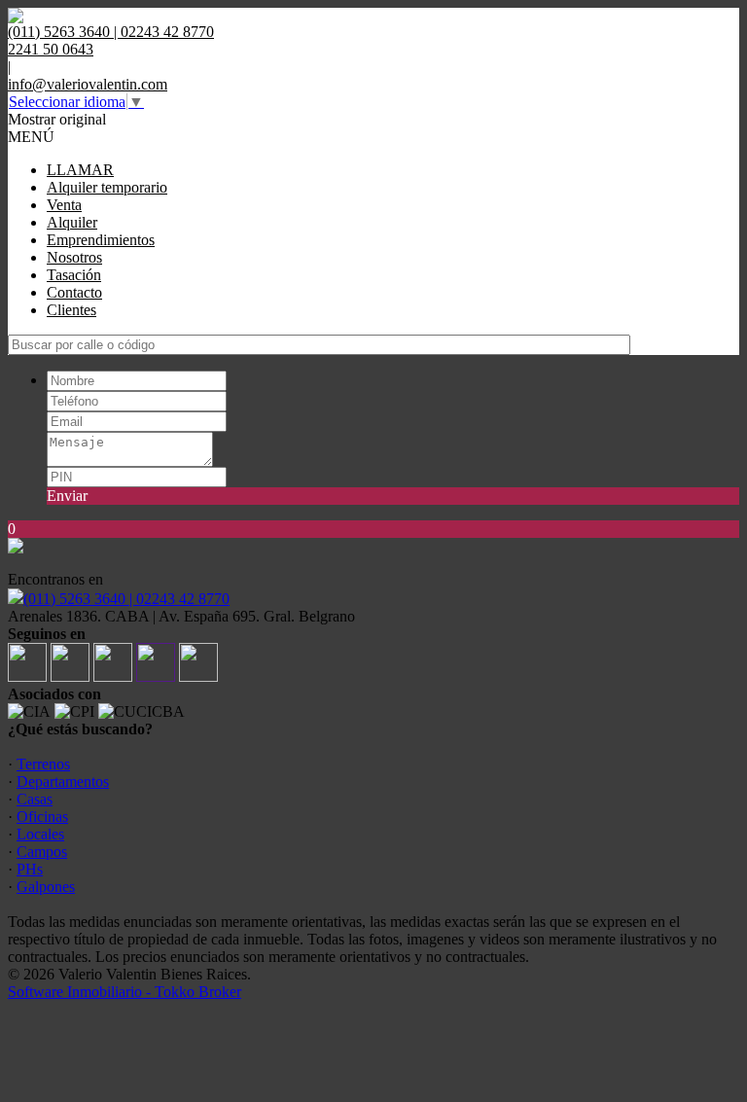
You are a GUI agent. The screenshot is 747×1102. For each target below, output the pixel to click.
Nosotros (74, 257)
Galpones (46, 886)
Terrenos (43, 764)
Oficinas (42, 816)
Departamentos (63, 781)
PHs (30, 869)
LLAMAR (80, 169)
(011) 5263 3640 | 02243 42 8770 (126, 598)
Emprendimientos (101, 239)
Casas (35, 799)
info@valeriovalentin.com (87, 84)
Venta (64, 204)
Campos (42, 851)
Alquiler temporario (107, 187)
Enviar (67, 495)
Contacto (74, 292)
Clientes (71, 310)
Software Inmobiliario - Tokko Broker (124, 991)
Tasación (74, 275)
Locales (40, 834)
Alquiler (72, 222)
